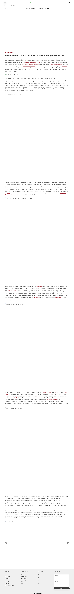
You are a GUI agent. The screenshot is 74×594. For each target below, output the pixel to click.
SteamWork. (39, 286)
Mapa (42, 398)
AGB (22, 581)
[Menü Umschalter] (5, 2)
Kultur (6, 580)
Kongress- (64, 66)
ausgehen (7, 576)
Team (22, 583)
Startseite (6, 5)
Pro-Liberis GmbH (11, 290)
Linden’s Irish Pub (40, 396)
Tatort (8, 193)
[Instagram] (38, 575)
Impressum (24, 574)
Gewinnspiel (24, 578)
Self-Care (7, 583)
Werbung (23, 580)
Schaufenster (37, 297)
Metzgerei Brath (50, 299)
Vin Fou (16, 398)
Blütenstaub (58, 297)
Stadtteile (10, 5)
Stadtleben (7, 581)
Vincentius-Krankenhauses (55, 64)
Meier (14, 300)
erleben (7, 574)
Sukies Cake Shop (47, 392)
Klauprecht (56, 392)
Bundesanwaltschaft (34, 64)
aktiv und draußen (9, 585)
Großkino (24, 64)
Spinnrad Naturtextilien (15, 299)
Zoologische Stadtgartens (29, 66)
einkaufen (7, 578)
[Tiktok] (38, 583)
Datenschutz (24, 576)
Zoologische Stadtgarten (52, 399)
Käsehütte (28, 299)
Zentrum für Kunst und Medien (32, 62)
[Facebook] (38, 578)
